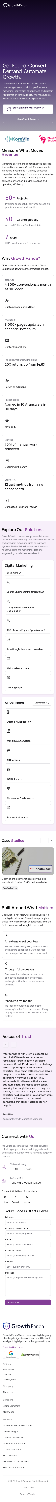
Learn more (12, 572)
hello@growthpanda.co (25, 1182)
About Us (8, 1392)
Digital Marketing (11, 1405)
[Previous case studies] (43, 840)
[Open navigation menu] (51, 5)
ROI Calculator (10, 1455)
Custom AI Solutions (13, 1437)
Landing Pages (10, 1431)
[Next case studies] (51, 840)
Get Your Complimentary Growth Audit (25, 109)
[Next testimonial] (14, 1045)
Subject (9, 1262)
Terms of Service (28, 1494)
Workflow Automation (14, 1443)
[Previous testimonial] (6, 1045)
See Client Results (28, 119)
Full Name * (10, 1217)
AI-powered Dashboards (16, 1461)
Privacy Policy (28, 1487)
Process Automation (14, 1467)
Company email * (13, 1251)
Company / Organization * (17, 1228)
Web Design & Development (17, 1425)
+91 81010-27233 (21, 1169)
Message (9, 1273)
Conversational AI (12, 1449)
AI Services (9, 1411)
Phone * (9, 1239)
